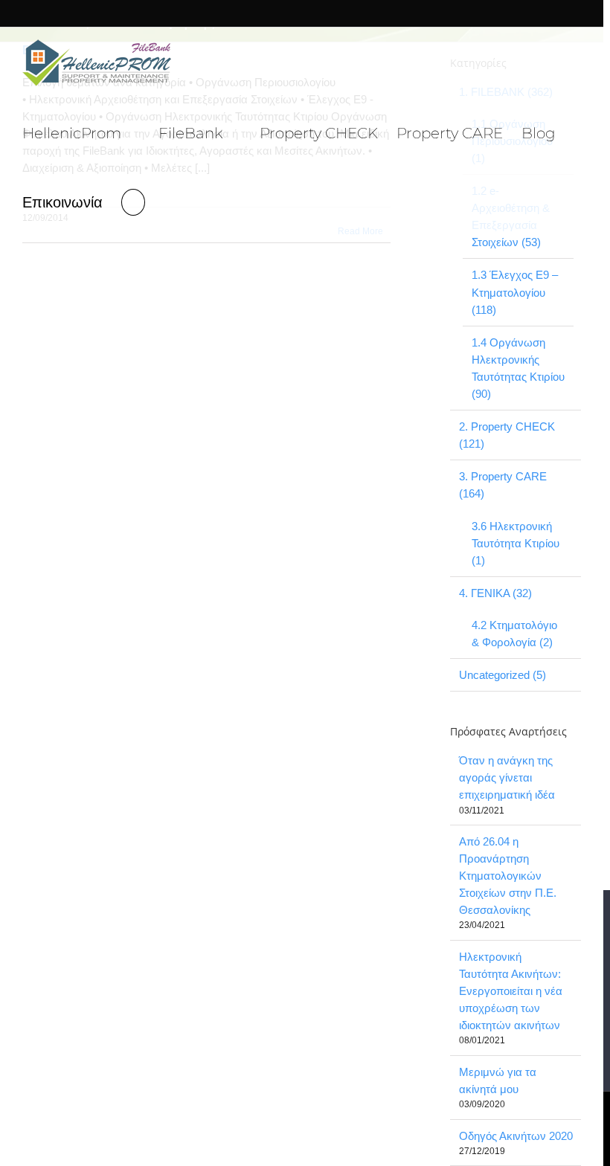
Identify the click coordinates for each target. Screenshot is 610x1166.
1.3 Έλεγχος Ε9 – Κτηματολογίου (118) (515, 291)
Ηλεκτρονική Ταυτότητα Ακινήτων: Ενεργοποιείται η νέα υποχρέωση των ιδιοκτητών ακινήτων (510, 990)
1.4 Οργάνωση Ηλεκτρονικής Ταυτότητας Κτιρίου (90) (518, 368)
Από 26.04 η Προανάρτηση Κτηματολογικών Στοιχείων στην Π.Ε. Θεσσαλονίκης (507, 875)
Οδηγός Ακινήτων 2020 (516, 1136)
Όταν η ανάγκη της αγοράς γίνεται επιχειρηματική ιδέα (507, 777)
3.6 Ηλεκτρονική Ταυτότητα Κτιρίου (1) (515, 543)
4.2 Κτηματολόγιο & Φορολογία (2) (514, 633)
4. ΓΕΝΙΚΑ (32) (495, 593)
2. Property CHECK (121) (507, 435)
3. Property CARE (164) (503, 485)
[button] (133, 200)
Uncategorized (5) (502, 675)
